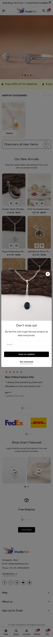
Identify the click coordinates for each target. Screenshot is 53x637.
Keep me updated (26, 354)
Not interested (26, 362)
